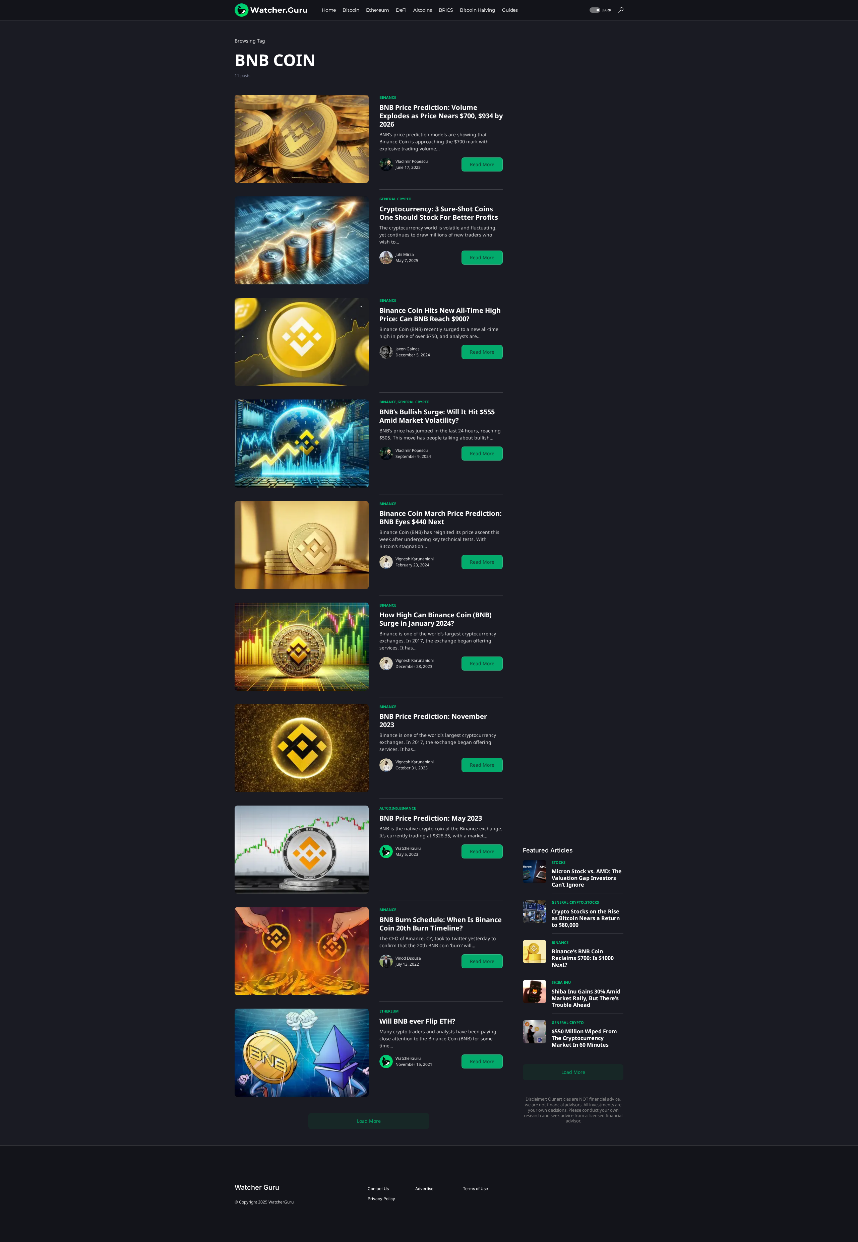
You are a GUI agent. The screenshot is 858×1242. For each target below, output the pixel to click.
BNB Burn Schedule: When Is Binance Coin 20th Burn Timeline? (440, 923)
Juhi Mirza (404, 254)
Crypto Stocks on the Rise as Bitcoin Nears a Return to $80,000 (586, 918)
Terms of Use (475, 1188)
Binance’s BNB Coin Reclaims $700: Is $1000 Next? (583, 958)
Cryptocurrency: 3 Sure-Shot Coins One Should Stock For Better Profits (438, 213)
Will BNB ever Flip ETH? (417, 1021)
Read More (482, 164)
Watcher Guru (257, 1187)
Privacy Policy (381, 1198)
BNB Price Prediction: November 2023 (433, 720)
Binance (387, 97)
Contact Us (378, 1188)
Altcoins (388, 808)
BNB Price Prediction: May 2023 (430, 818)
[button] (599, 10)
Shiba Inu (561, 982)
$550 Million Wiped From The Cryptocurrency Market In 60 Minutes (584, 1038)
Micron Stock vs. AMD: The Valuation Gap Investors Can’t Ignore (587, 878)
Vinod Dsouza (408, 958)
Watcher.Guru (408, 848)
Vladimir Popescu (411, 161)
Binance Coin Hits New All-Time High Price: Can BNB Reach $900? (440, 314)
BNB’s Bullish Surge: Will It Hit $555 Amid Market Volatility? (437, 416)
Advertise (424, 1188)
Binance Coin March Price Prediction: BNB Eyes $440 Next (440, 517)
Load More (369, 1121)
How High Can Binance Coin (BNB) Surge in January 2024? (435, 619)
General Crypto (395, 198)
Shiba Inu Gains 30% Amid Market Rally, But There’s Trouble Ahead (586, 998)
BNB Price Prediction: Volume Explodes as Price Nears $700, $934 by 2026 (441, 115)
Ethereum (389, 1011)
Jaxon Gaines (407, 349)
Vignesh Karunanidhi (414, 559)
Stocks (558, 862)
